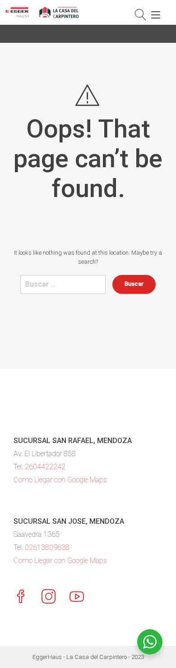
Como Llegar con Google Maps (60, 480)
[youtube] (76, 597)
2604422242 (45, 466)
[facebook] (21, 597)
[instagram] (49, 597)
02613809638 (47, 547)
